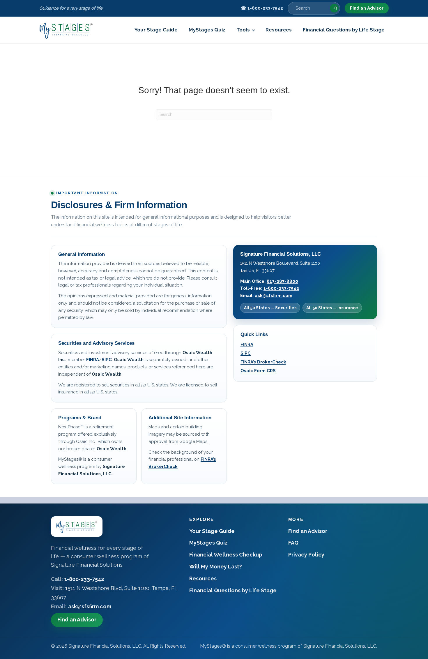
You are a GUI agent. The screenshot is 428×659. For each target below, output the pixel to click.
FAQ (293, 543)
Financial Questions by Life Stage (344, 30)
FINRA (92, 359)
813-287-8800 (282, 281)
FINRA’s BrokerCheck (263, 362)
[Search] (334, 8)
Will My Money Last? (215, 566)
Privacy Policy (306, 555)
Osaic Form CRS (258, 370)
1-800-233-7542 (281, 288)
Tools (243, 30)
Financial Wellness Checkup (225, 555)
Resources (279, 30)
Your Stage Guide (156, 30)
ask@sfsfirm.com (273, 295)
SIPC (107, 359)
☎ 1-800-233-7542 (262, 8)
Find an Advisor (366, 8)
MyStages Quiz (207, 30)
